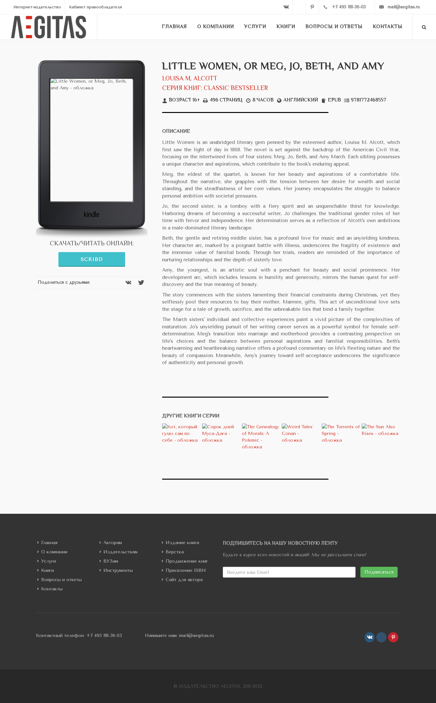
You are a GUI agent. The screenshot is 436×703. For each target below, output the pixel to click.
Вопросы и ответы (61, 579)
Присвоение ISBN (186, 570)
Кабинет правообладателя (95, 7)
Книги (47, 570)
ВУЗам (110, 561)
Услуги (48, 561)
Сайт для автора (184, 579)
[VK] (286, 7)
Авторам (112, 542)
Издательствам (120, 552)
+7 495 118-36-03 (104, 635)
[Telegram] (299, 7)
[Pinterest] (312, 7)
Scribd (92, 259)
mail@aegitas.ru (196, 635)
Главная (49, 542)
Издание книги (182, 542)
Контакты (52, 589)
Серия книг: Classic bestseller (215, 88)
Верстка (175, 552)
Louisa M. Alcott (189, 79)
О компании (54, 552)
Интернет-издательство (37, 7)
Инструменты (118, 570)
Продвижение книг (187, 561)
